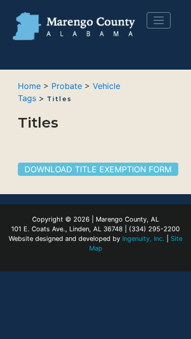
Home (29, 86)
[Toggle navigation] (159, 20)
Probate (66, 86)
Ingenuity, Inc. (143, 238)
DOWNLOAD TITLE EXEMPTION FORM (98, 169)
